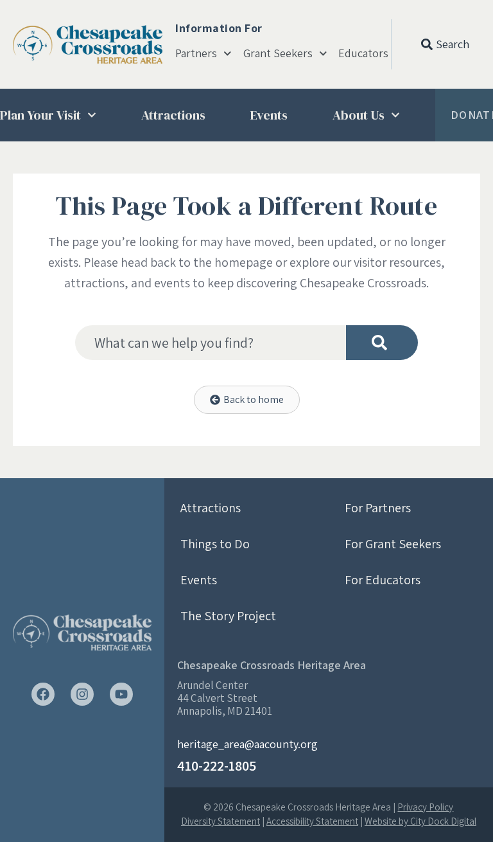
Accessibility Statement (312, 821)
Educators (363, 53)
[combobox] (210, 342)
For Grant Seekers (393, 543)
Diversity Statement (220, 821)
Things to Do (215, 543)
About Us (359, 115)
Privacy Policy (425, 807)
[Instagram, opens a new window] (82, 694)
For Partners (378, 507)
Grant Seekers (278, 53)
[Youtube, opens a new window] (121, 694)
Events (269, 115)
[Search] (382, 342)
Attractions (173, 115)
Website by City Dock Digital (420, 821)
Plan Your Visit (40, 115)
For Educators (382, 579)
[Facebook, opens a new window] (43, 694)
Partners (196, 53)
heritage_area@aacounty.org (247, 744)
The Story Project (228, 615)
